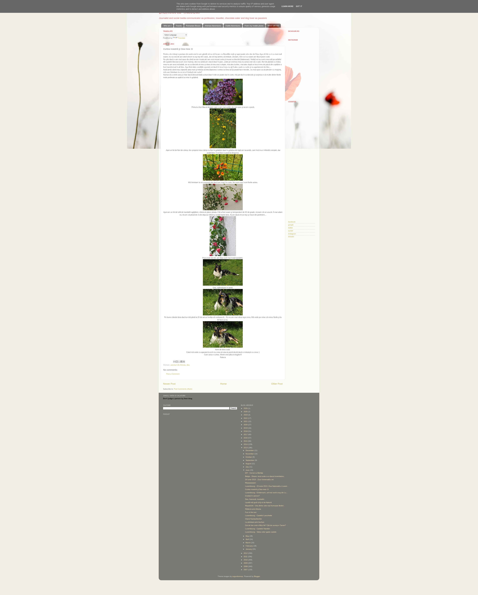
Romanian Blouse (193, 26)
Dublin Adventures (232, 26)
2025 (246, 412)
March (248, 543)
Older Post (277, 383)
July (247, 467)
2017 (246, 434)
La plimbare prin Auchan (254, 522)
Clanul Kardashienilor (253, 519)
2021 (246, 421)
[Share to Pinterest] (184, 361)
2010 (246, 560)
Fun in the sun (250, 512)
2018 (246, 431)
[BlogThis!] (177, 361)
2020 (246, 425)
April (248, 539)
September (250, 460)
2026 (246, 408)
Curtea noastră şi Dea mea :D (257, 489)
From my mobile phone (254, 26)
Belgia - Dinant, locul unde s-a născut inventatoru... (265, 476)
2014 (246, 444)
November (250, 454)
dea (188, 365)
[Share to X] (179, 361)
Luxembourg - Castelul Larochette (258, 515)
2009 (246, 563)
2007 (246, 570)
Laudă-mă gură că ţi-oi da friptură (258, 502)
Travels (179, 26)
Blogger (257, 576)
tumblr (290, 231)
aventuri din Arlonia (178, 365)
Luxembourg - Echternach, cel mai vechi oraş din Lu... (266, 493)
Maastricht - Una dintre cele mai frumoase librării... (265, 506)
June (248, 470)
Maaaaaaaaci (250, 483)
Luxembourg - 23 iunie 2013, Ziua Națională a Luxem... (267, 486)
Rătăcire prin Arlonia (253, 509)
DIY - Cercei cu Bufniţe (254, 473)
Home (223, 383)
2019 (246, 428)
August (249, 464)
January (249, 549)
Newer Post (169, 383)
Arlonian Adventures (213, 26)
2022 (246, 418)
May (247, 536)
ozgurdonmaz (237, 576)
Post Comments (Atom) (183, 389)
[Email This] (174, 361)
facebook (291, 222)
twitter (290, 228)
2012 (246, 553)
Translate (181, 38)
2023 (246, 415)
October (249, 457)
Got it (299, 6)
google (291, 225)
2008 (246, 566)
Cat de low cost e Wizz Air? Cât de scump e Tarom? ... (266, 525)
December (250, 450)
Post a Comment (172, 374)
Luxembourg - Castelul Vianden (257, 529)
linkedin (291, 237)
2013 (246, 448)
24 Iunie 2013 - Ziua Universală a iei (259, 480)
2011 (246, 557)
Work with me (273, 26)
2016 (246, 438)
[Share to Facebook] (181, 361)
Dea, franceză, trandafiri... (255, 499)
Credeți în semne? (252, 496)
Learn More (287, 6)
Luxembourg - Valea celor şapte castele (260, 532)
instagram (292, 234)
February (249, 546)
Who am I (167, 26)
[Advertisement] (301, 143)
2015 (246, 441)
